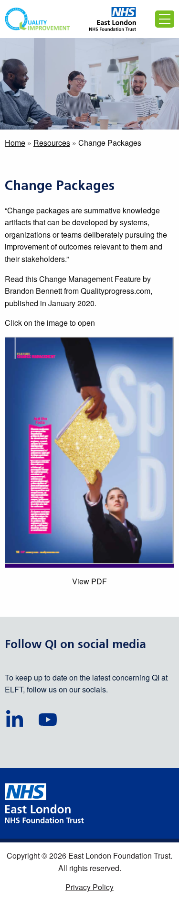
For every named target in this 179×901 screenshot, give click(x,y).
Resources (51, 142)
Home (15, 142)
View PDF (89, 581)
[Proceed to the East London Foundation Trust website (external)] (113, 19)
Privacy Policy (89, 886)
